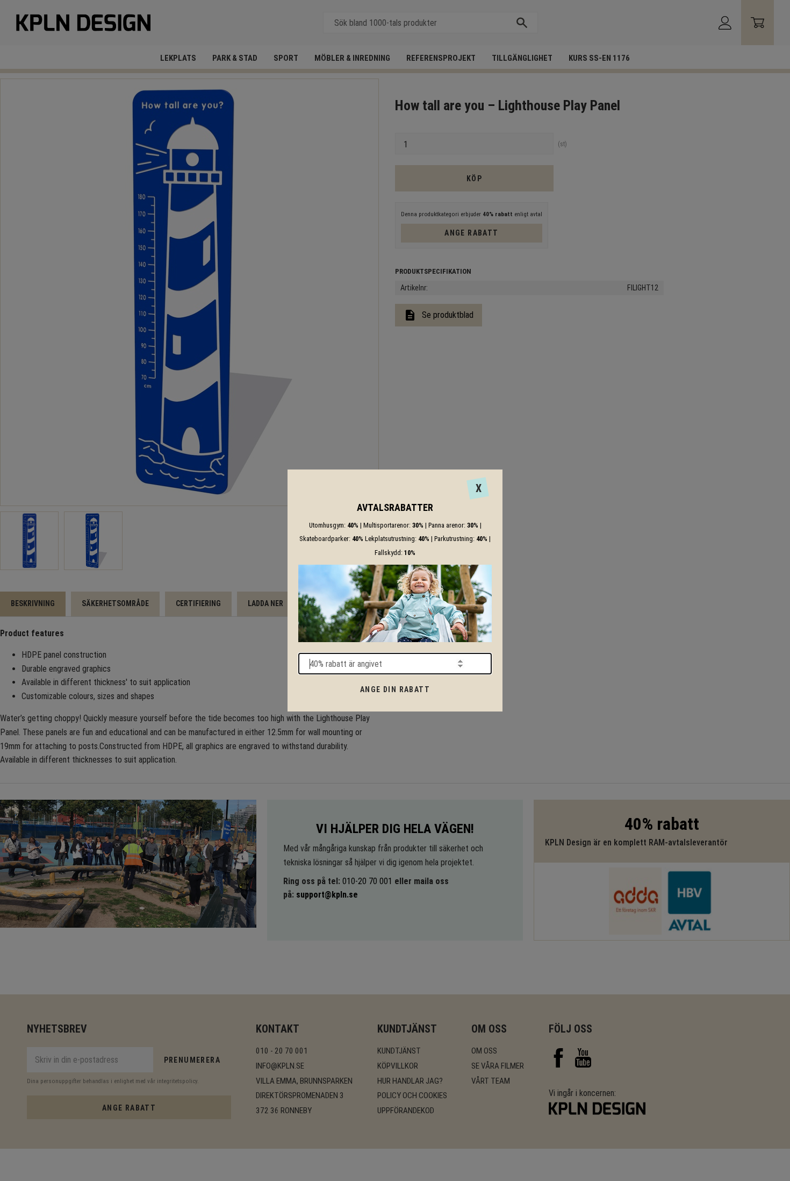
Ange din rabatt (395, 689)
